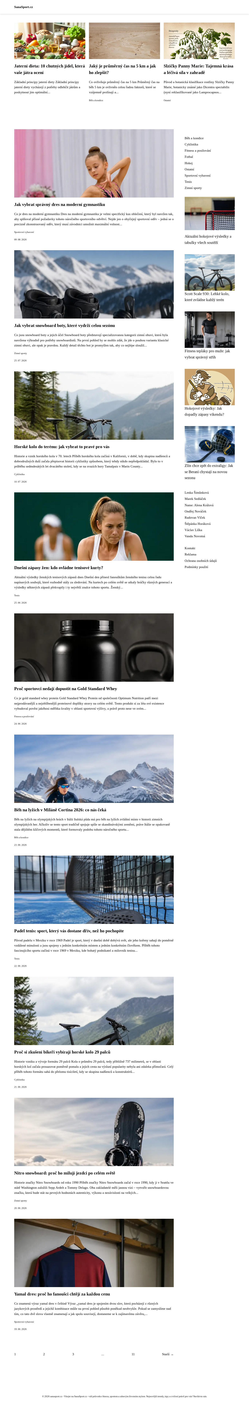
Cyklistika (19, 474)
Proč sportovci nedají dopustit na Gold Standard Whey (65, 688)
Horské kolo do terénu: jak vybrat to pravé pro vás (61, 446)
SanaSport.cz (23, 7)
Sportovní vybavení (24, 232)
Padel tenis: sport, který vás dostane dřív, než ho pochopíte (69, 930)
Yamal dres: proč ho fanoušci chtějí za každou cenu (62, 1294)
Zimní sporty (20, 353)
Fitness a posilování (24, 716)
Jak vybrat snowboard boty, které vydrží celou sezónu (64, 325)
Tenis (17, 595)
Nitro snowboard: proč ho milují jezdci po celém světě (64, 1173)
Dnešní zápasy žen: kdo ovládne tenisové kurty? (58, 567)
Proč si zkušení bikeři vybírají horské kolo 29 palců (62, 1052)
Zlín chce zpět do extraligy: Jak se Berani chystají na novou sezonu (209, 471)
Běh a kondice (96, 100)
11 (133, 1354)
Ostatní (167, 100)
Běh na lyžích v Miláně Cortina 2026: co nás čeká (60, 809)
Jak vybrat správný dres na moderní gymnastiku (59, 204)
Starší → (168, 1354)
